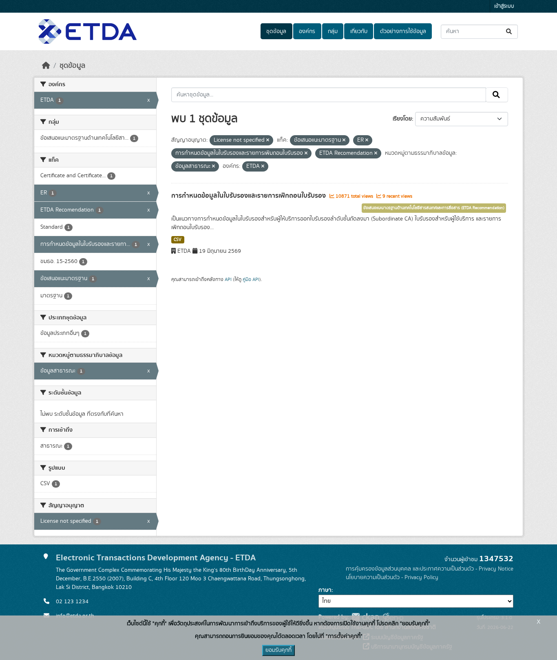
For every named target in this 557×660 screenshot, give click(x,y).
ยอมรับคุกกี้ (278, 650)
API (228, 279)
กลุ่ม (333, 31)
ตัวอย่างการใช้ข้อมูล (403, 31)
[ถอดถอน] (267, 140)
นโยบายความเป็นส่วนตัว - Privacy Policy (392, 577)
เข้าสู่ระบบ (504, 6)
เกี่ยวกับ (358, 31)
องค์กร (307, 31)
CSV (177, 239)
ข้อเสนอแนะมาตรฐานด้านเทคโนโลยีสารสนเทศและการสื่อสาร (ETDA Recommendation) (433, 208)
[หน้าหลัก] (46, 65)
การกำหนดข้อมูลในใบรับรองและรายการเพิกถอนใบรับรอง (249, 195)
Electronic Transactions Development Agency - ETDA (156, 557)
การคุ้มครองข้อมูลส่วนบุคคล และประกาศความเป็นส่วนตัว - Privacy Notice (429, 569)
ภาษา (325, 590)
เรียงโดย (402, 119)
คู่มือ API (251, 279)
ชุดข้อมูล (276, 31)
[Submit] (509, 32)
